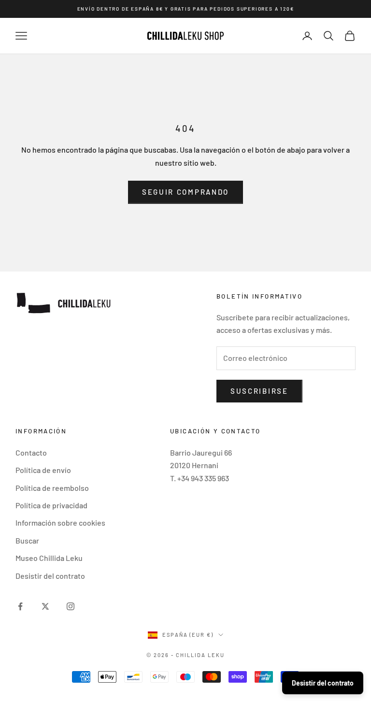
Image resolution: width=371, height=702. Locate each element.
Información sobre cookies (60, 522)
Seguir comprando (185, 191)
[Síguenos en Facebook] (20, 606)
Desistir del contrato (50, 575)
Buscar (27, 540)
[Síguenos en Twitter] (45, 606)
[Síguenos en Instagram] (70, 606)
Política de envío (43, 469)
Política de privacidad (51, 505)
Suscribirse (259, 391)
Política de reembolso (52, 487)
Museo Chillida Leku (49, 557)
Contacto (31, 452)
